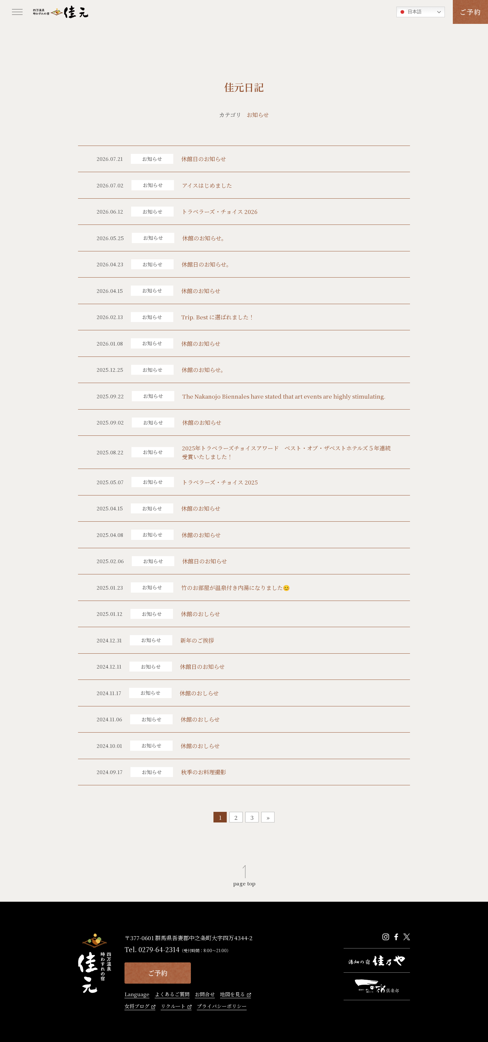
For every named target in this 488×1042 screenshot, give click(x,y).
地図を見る (232, 995)
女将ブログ (136, 1006)
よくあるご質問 (172, 995)
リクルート (173, 1006)
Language (136, 995)
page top (244, 883)
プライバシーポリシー (222, 1006)
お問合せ (205, 995)
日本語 (414, 11)
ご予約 (470, 12)
